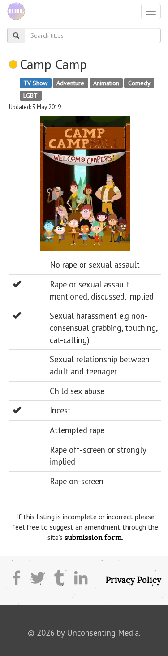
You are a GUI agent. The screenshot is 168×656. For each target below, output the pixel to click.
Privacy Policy (133, 579)
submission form (93, 537)
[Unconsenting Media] (12, 11)
